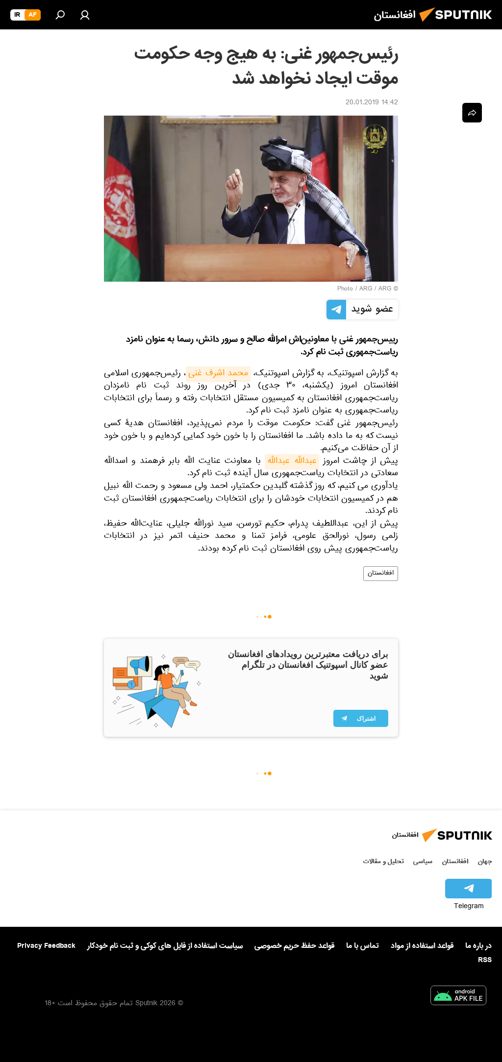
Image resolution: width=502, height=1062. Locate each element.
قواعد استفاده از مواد (422, 946)
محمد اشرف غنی (218, 374)
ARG (365, 289)
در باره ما (478, 946)
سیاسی (422, 861)
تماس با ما (362, 946)
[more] (472, 112)
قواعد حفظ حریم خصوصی (294, 946)
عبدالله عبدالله (291, 462)
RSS (485, 960)
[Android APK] (458, 997)
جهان (485, 861)
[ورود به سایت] (85, 14)
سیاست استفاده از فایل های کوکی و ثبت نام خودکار (165, 946)
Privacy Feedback (46, 946)
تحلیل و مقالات (383, 861)
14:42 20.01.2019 (372, 103)
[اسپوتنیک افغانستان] (458, 24)
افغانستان (381, 573)
